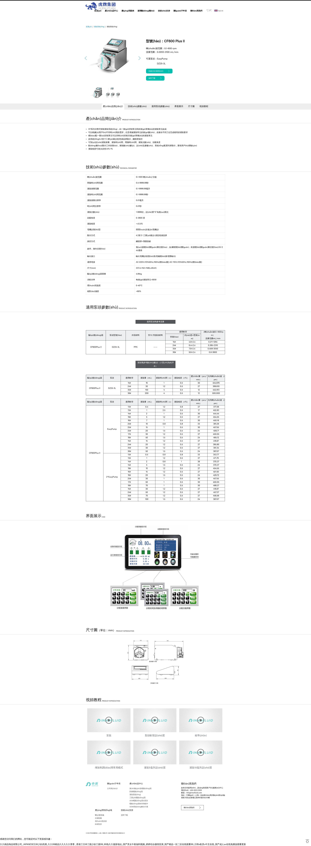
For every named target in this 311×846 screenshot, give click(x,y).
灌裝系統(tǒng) (135, 795)
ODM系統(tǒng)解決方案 (139, 807)
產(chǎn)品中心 (111, 11)
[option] (112, 58)
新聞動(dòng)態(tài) (146, 11)
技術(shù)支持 (164, 11)
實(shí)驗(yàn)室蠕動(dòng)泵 (141, 789)
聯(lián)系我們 (196, 11)
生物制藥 (98, 818)
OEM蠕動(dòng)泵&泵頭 (139, 801)
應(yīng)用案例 (127, 11)
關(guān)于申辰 (180, 11)
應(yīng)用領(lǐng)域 (103, 810)
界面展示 (178, 106)
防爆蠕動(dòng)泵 (136, 792)
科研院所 (98, 824)
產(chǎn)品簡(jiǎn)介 (113, 106)
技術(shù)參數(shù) (137, 106)
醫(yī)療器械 (99, 815)
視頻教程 (203, 106)
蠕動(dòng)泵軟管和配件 (139, 804)
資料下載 (124, 815)
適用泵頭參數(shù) (160, 106)
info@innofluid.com (194, 793)
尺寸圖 (191, 106)
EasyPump (162, 59)
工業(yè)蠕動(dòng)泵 (138, 798)
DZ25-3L (161, 64)
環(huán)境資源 (101, 821)
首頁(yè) (97, 11)
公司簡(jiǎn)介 (112, 789)
